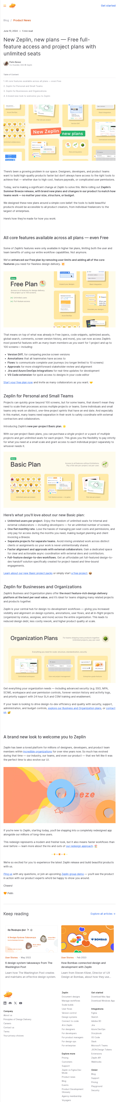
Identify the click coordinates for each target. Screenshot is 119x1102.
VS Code (95, 1037)
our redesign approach (79, 846)
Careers (7, 1023)
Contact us (8, 1027)
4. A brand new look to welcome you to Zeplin (26, 96)
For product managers (72, 1037)
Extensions (96, 1053)
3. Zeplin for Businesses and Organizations (25, 91)
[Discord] (10, 1003)
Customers (67, 1062)
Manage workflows (71, 1000)
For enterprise (69, 1045)
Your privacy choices (13, 1035)
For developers (69, 1033)
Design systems (69, 1017)
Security (95, 1090)
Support (66, 1066)
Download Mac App (100, 996)
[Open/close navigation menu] (5, 5)
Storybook (96, 1033)
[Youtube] (20, 1003)
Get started (108, 5)
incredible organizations (37, 751)
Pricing (65, 1057)
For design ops (69, 1041)
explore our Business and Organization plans (74, 708)
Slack (93, 1041)
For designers (68, 1029)
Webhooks (96, 1062)
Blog (6, 20)
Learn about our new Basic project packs (28, 573)
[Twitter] (15, 1003)
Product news (68, 1077)
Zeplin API (96, 1057)
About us (7, 1015)
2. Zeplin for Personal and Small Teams (23, 86)
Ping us (7, 874)
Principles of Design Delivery (17, 1019)
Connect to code (70, 1021)
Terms (6, 1031)
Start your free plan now (18, 382)
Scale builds (67, 1005)
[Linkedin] (4, 1003)
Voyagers (66, 1100)
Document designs (71, 996)
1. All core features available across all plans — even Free (32, 81)
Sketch (94, 1017)
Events (65, 1085)
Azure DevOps (98, 1029)
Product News (22, 20)
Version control (69, 1013)
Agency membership (72, 1096)
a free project (79, 573)
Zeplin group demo (73, 874)
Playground (96, 1086)
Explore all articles (103, 913)
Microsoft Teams (99, 1045)
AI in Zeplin (67, 1025)
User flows (67, 1009)
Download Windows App (103, 1000)
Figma (94, 1013)
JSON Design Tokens (101, 1049)
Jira (93, 1025)
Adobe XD (96, 1021)
